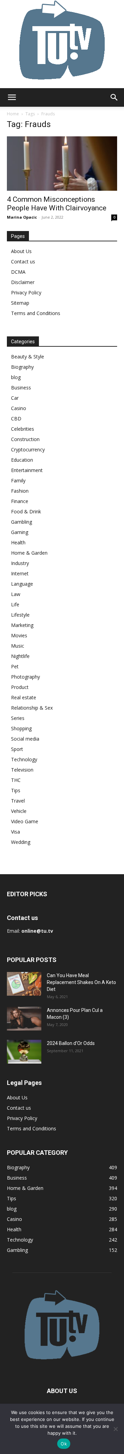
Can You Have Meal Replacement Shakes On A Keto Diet (81, 982)
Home (13, 114)
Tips (15, 790)
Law (15, 594)
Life (15, 604)
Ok (64, 1443)
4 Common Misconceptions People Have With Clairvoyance (56, 203)
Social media (25, 738)
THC (16, 780)
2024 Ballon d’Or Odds (71, 1043)
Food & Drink (26, 511)
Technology (24, 759)
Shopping (21, 728)
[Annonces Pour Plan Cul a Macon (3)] (24, 1019)
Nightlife (20, 656)
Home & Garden (29, 553)
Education (22, 460)
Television (22, 769)
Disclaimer (22, 282)
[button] (12, 97)
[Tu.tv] (62, 44)
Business (21, 387)
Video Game (24, 821)
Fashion (20, 491)
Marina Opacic (22, 217)
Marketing (22, 625)
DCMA (18, 272)
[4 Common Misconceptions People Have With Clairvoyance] (62, 163)
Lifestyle (20, 614)
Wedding (20, 842)
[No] (115, 1428)
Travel (18, 800)
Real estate (23, 697)
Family (18, 480)
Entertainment (27, 470)
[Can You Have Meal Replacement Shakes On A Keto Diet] (24, 984)
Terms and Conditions (35, 313)
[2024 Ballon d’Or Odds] (24, 1052)
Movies (19, 635)
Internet (20, 573)
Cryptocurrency (28, 449)
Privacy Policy (26, 292)
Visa (15, 831)
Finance (19, 501)
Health (18, 542)
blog (16, 377)
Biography (22, 367)
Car (15, 398)
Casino (18, 408)
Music (17, 645)
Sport (17, 749)
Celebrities (22, 429)
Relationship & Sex (32, 707)
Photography (25, 676)
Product (20, 687)
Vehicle (19, 811)
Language (22, 583)
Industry (20, 563)
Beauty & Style (27, 356)
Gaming (19, 532)
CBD (16, 418)
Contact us (23, 261)
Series (17, 718)
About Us (21, 251)
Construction (25, 439)
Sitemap (20, 303)
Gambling (21, 522)
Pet (15, 666)
